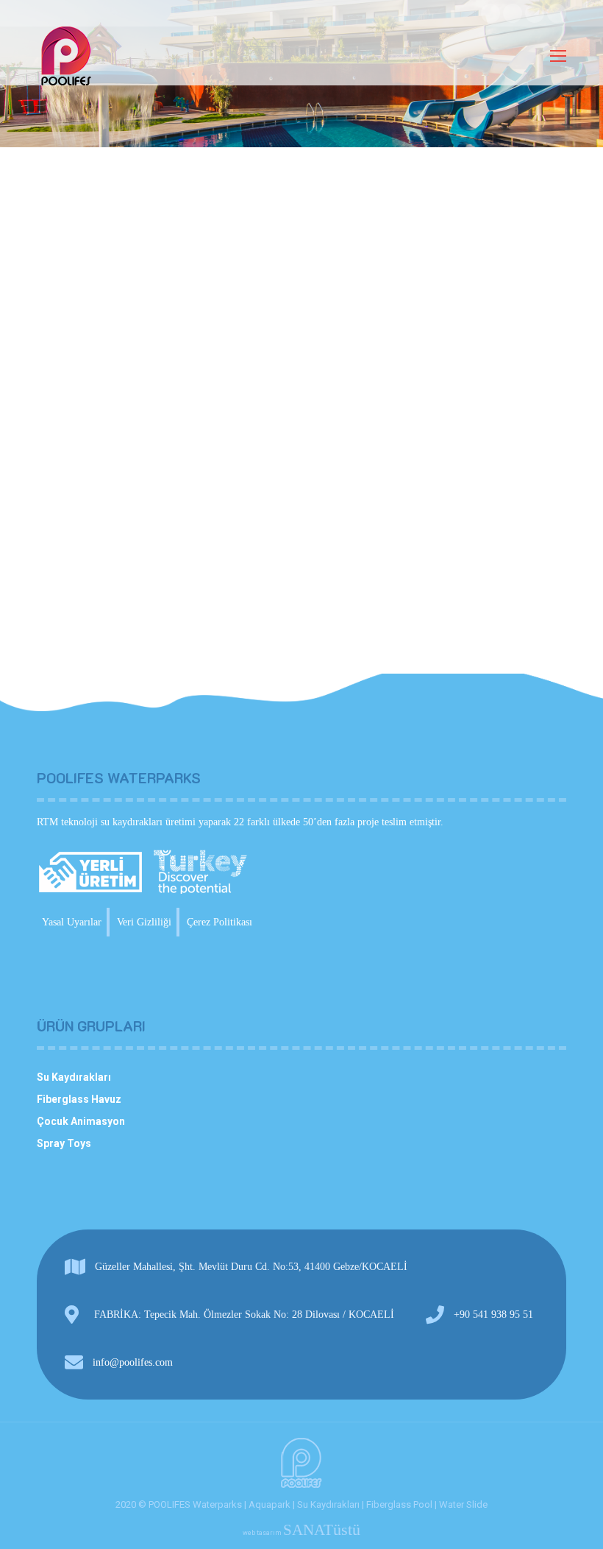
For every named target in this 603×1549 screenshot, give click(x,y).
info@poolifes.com (133, 1362)
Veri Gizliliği (144, 922)
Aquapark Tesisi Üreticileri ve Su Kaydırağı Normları (229, 463)
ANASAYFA (63, 90)
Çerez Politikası (219, 922)
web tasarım (301, 1532)
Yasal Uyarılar (71, 922)
